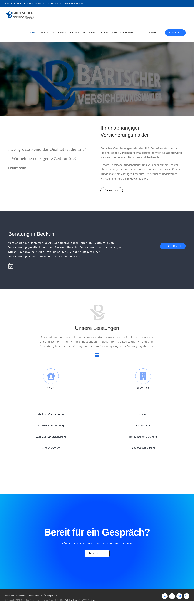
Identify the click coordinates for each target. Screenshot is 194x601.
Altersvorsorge (51, 447)
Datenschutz (21, 595)
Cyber (143, 414)
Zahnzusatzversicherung (51, 436)
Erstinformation (35, 595)
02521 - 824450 (26, 3)
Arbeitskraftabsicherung (51, 414)
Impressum (9, 595)
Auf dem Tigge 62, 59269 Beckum (49, 3)
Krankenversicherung (51, 425)
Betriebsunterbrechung (143, 436)
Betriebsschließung (143, 447)
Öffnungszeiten (50, 595)
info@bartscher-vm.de (74, 3)
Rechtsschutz (143, 425)
